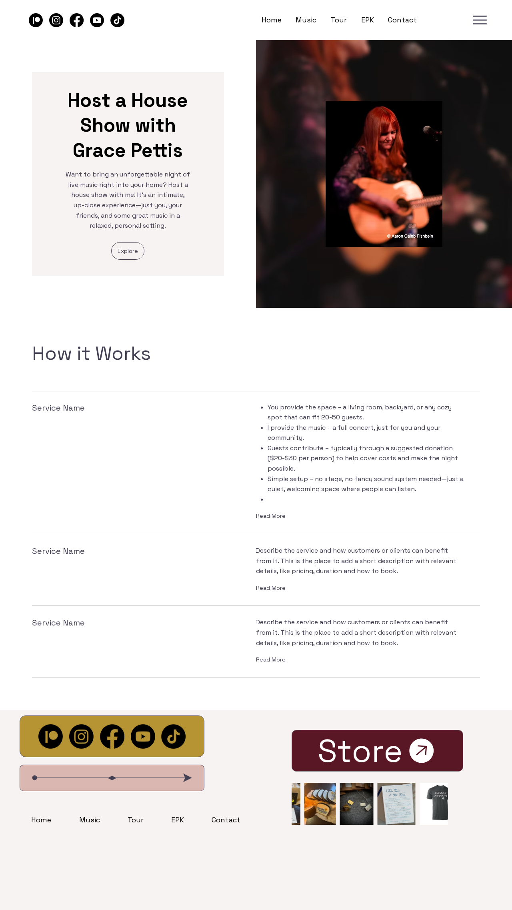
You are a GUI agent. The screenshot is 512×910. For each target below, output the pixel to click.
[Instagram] (56, 20)
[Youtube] (97, 20)
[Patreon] (36, 20)
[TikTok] (117, 20)
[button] (127, 251)
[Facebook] (77, 20)
